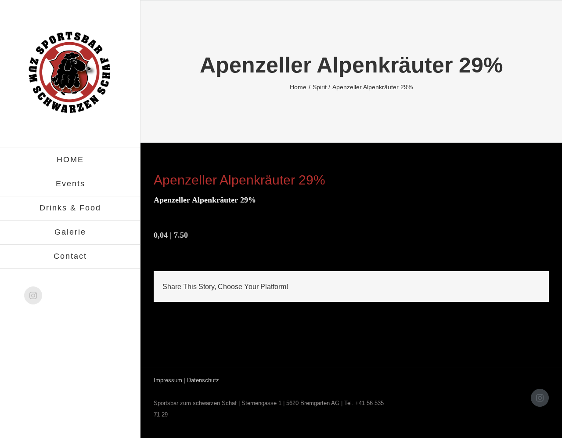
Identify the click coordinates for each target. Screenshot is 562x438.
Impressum (168, 380)
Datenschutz (203, 380)
